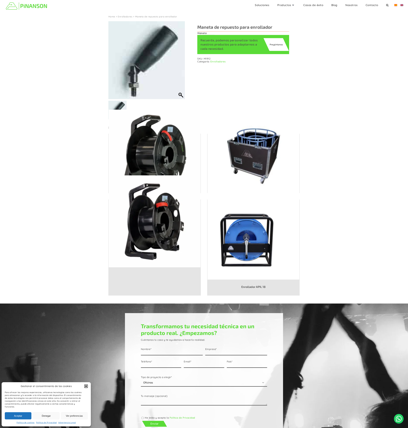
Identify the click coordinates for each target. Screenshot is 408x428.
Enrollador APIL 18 (253, 287)
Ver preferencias (74, 415)
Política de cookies (26, 422)
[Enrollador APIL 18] (253, 239)
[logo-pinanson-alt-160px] (26, 2)
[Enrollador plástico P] (154, 221)
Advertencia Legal (67, 422)
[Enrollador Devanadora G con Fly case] (253, 155)
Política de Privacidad (46, 422)
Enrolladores (218, 61)
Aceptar (18, 415)
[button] (86, 386)
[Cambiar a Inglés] (401, 6)
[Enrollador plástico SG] (154, 155)
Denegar (46, 415)
